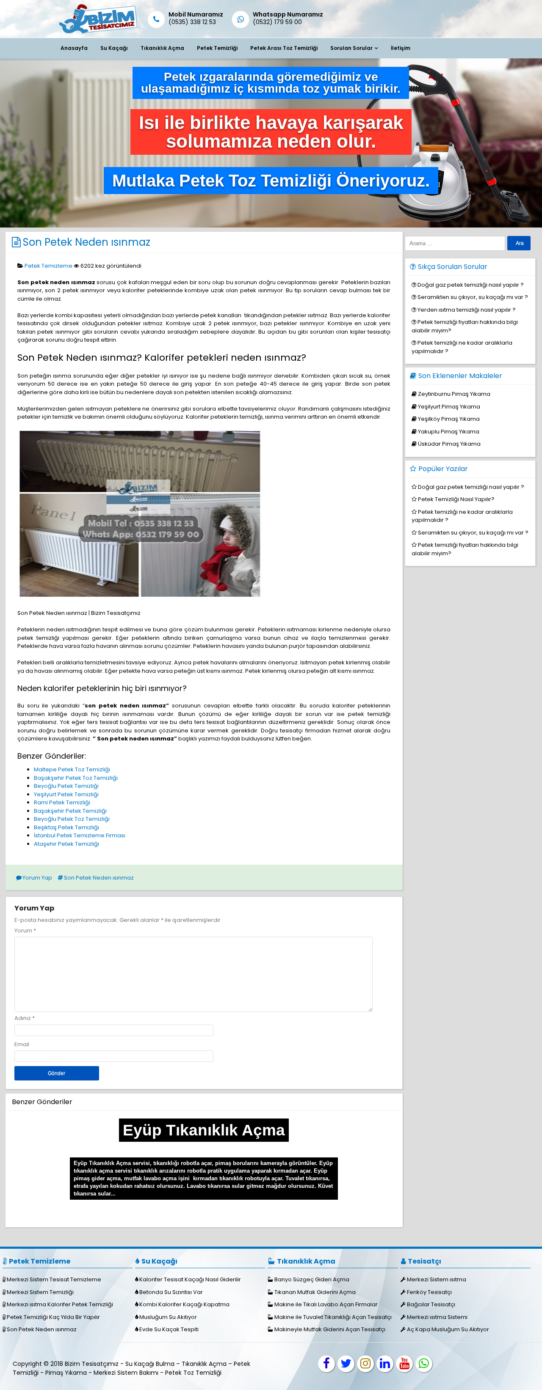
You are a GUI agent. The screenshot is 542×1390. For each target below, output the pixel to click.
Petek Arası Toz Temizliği (284, 48)
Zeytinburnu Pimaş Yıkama (454, 394)
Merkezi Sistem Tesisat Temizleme (54, 1279)
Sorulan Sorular (351, 48)
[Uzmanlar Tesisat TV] (404, 1363)
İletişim (400, 48)
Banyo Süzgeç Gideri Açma (311, 1279)
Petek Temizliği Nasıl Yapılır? (456, 499)
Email (21, 1044)
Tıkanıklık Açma (162, 48)
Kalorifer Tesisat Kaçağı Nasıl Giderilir (190, 1279)
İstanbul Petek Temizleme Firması (79, 835)
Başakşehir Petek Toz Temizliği (76, 778)
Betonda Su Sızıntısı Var (171, 1292)
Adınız (22, 1018)
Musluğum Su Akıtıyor (168, 1317)
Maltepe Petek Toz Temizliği (72, 769)
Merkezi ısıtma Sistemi (437, 1317)
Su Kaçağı (114, 48)
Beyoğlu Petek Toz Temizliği (72, 819)
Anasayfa (74, 48)
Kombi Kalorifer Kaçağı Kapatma (184, 1304)
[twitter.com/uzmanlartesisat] (345, 1363)
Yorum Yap (37, 878)
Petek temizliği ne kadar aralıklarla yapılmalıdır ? (462, 516)
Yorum (25, 931)
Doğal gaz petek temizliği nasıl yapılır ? (471, 285)
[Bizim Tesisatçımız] (97, 33)
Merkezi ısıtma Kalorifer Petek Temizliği (60, 1304)
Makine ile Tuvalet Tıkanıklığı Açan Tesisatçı (333, 1317)
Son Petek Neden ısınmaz (86, 242)
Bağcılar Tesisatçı (431, 1304)
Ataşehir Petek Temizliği (66, 844)
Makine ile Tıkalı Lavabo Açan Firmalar (326, 1304)
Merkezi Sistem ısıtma (436, 1279)
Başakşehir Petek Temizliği (70, 811)
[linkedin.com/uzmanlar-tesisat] (384, 1363)
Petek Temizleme (48, 266)
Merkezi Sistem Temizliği (40, 1292)
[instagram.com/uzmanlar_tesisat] (365, 1363)
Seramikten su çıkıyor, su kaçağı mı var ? (473, 297)
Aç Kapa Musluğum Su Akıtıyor (448, 1329)
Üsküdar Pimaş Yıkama (449, 444)
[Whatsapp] (423, 1363)
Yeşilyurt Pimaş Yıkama (449, 407)
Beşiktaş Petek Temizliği (66, 827)
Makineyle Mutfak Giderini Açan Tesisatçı (329, 1329)
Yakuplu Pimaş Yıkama (448, 432)
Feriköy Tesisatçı (429, 1292)
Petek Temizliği (217, 48)
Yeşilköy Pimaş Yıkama (449, 419)
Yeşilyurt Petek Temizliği (66, 794)
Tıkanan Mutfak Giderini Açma (315, 1292)
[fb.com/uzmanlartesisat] (326, 1363)
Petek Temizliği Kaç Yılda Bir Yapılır (53, 1317)
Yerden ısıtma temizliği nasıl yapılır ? (467, 310)
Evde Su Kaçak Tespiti (169, 1329)
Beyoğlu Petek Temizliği (66, 786)
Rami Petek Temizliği (62, 802)
